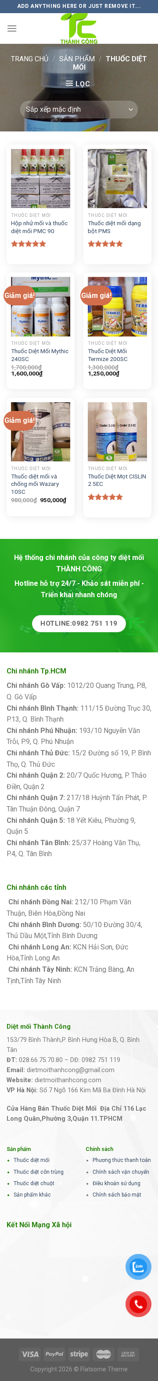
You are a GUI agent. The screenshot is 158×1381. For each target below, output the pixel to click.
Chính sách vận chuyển (121, 1172)
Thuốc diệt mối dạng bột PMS (114, 227)
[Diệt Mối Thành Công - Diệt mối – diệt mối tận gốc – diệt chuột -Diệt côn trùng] (79, 28)
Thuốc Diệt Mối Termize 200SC (108, 354)
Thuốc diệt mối (32, 1160)
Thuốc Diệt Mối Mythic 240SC (39, 354)
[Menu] (12, 28)
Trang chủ (29, 59)
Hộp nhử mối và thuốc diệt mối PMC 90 (39, 227)
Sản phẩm (77, 59)
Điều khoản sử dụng (116, 1183)
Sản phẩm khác (32, 1195)
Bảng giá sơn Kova (75, 787)
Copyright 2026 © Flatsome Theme (79, 1369)
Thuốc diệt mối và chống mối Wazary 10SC (35, 484)
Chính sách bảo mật (117, 1195)
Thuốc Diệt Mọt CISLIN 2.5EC (117, 480)
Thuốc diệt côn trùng (39, 1172)
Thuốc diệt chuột (34, 1183)
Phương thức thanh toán (122, 1160)
